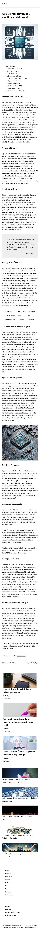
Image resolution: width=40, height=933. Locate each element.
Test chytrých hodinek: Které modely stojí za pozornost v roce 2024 (18, 722)
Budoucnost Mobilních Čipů (17, 91)
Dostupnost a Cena (14, 88)
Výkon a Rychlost (13, 71)
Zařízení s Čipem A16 (15, 86)
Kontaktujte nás (21, 656)
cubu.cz (4, 3)
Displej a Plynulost (14, 83)
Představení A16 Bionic (15, 68)
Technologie (34, 663)
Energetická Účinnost (14, 76)
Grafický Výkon (13, 73)
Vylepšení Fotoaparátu (15, 81)
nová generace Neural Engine (28, 362)
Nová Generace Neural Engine (17, 78)
